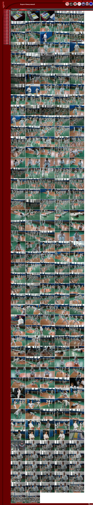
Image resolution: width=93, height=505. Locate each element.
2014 (7, 23)
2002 (7, 40)
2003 (7, 39)
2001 (7, 42)
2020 (7, 14)
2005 (7, 36)
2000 (7, 43)
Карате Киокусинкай (27, 4)
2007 (7, 33)
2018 (7, 17)
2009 (7, 30)
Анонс (7, 10)
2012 (7, 26)
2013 (7, 24)
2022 (7, 11)
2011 (7, 27)
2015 (7, 21)
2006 (7, 34)
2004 (7, 37)
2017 (7, 18)
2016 (7, 20)
